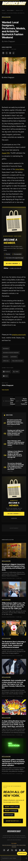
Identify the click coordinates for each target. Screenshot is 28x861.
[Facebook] (20, 850)
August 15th (6, 153)
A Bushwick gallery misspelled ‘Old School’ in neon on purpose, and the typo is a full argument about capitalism (13, 762)
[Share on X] (6, 53)
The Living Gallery (17, 360)
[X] (12, 850)
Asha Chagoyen (7, 385)
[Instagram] (4, 850)
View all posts (5, 389)
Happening (14, 356)
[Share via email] (10, 53)
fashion (5, 356)
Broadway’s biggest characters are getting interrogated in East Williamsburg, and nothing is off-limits (13, 567)
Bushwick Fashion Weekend (11, 352)
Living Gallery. (19, 169)
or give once (14, 518)
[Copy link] (13, 53)
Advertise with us (13, 821)
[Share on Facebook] (3, 53)
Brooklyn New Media (16, 839)
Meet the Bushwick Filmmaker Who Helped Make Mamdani (14, 846)
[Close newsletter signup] (26, 858)
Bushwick (6, 348)
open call (6, 360)
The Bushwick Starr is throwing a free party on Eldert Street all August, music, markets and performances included (14, 644)
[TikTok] (8, 850)
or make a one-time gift (15, 268)
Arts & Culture (10, 10)
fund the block (22, 853)
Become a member (13, 263)
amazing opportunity (19, 335)
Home (3, 10)
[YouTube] (24, 850)
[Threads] (16, 850)
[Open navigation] (24, 3)
